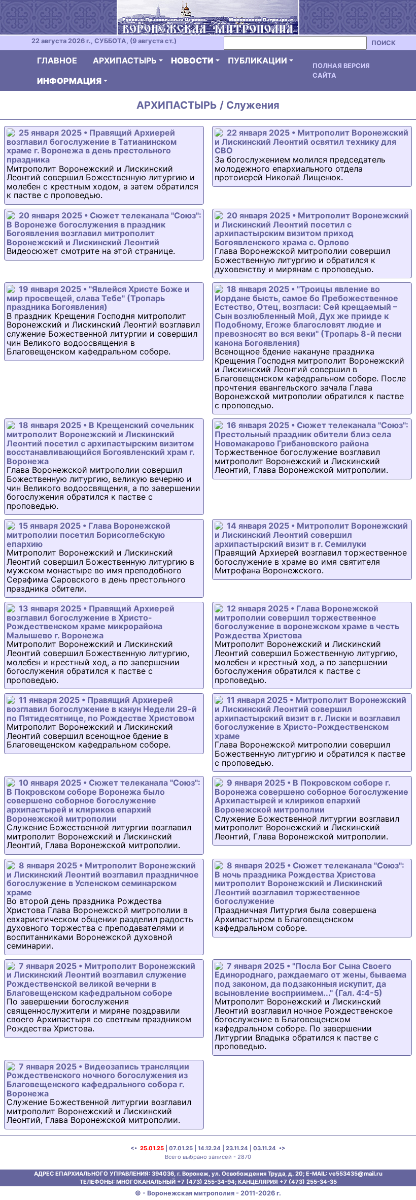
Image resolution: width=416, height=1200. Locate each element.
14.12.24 (209, 1148)
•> (282, 1148)
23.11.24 (237, 1148)
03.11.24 (264, 1148)
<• (134, 1148)
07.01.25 (181, 1148)
